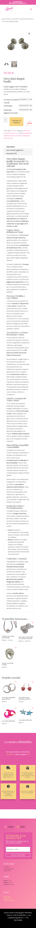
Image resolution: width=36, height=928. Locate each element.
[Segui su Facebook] (5, 827)
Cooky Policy (7, 898)
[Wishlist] (15, 622)
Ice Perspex (18, 136)
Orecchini (15, 19)
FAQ (28, 754)
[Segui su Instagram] (18, 827)
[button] (29, 33)
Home (4, 19)
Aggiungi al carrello (16, 121)
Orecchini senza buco (26, 19)
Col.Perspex (8, 106)
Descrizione (10, 147)
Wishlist (29, 124)
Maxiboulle (26, 136)
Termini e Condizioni (9, 900)
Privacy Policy (7, 896)
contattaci (9, 754)
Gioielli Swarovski (9, 136)
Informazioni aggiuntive (14, 150)
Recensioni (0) (11, 153)
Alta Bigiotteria (27, 133)
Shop (8, 19)
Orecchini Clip (8, 138)
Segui (11, 827)
